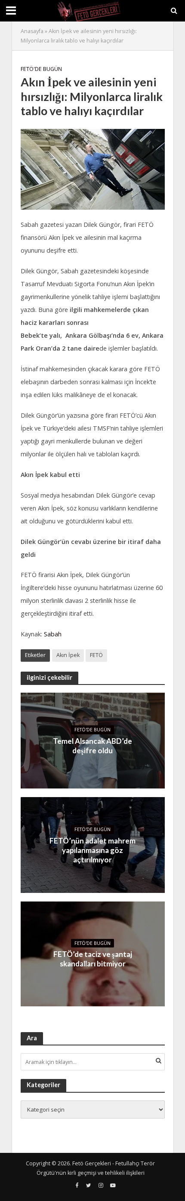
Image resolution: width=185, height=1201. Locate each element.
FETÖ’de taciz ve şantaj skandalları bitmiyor (92, 959)
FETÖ (96, 655)
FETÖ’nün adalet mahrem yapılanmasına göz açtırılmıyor (92, 850)
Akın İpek (68, 655)
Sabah (53, 634)
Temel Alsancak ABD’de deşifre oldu (92, 745)
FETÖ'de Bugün (41, 69)
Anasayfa (32, 31)
